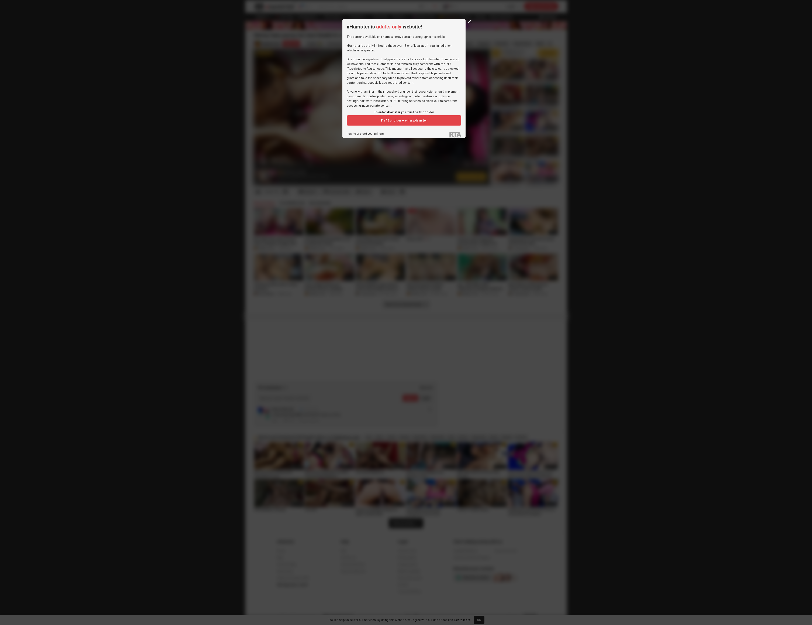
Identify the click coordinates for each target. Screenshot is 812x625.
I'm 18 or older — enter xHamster (404, 120)
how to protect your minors (365, 133)
